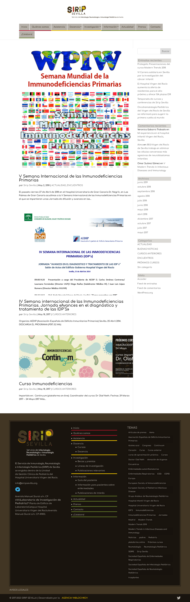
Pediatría (152, 537)
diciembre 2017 (145, 219)
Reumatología (134, 547)
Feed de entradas (147, 284)
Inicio (24, 27)
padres (142, 537)
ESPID (167, 474)
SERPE (131, 552)
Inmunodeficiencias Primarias (142, 515)
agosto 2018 (143, 196)
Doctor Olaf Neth (136, 460)
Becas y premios (86, 461)
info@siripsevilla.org (26, 483)
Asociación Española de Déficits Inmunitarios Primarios (149, 439)
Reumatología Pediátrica (155, 547)
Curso (142, 450)
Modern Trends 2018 (137, 524)
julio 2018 (142, 201)
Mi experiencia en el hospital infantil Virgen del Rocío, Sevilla (153, 136)
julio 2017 (142, 228)
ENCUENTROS (75, 185)
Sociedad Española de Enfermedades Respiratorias (145, 558)
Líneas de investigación (90, 466)
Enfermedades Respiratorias (141, 474)
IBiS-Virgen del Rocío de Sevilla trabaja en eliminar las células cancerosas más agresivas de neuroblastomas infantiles (153, 152)
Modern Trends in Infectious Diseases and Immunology (147, 531)
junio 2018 (142, 205)
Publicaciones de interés (91, 493)
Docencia (75, 27)
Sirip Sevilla (29, 185)
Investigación (91, 27)
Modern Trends (145, 520)
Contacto (155, 27)
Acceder (142, 279)
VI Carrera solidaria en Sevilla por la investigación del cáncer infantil (153, 76)
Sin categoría (144, 267)
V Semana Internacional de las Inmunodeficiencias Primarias (70, 178)
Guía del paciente (87, 480)
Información (110, 27)
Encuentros (133, 464)
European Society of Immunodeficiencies (147, 483)
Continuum (159, 445)
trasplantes (133, 577)
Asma (151, 432)
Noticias (132, 537)
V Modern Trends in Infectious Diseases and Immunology (152, 167)
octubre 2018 (144, 187)
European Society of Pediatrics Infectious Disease (147, 490)
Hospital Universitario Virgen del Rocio (146, 506)
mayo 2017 (142, 232)
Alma (140, 145)
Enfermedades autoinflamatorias (143, 469)
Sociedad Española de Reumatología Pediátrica (145, 571)
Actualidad (127, 27)
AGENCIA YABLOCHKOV (75, 598)
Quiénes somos (40, 27)
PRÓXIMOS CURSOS (148, 263)
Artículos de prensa (137, 432)
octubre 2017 (144, 223)
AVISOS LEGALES (19, 590)
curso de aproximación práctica (143, 455)
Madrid (131, 520)
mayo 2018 (142, 210)
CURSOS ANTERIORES (64, 314)
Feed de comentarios (149, 288)
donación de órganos (157, 460)
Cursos (82, 447)
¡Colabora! (26, 34)
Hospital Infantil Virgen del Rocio (143, 501)
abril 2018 (142, 214)
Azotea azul (133, 445)
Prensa (142, 27)
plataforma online (136, 542)
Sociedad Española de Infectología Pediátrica (149, 565)
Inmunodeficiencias (144, 510)
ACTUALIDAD (59, 185)
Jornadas (163, 515)
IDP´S (130, 510)
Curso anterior (155, 450)
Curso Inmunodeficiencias (45, 384)
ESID (159, 474)
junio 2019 (142, 182)
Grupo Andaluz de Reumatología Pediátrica (148, 496)
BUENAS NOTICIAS (147, 249)
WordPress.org (145, 293)
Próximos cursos (155, 542)
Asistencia (59, 27)
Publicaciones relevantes (91, 471)
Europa (131, 478)
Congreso (146, 445)
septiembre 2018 (146, 191)
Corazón (132, 450)
